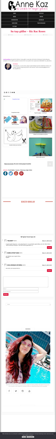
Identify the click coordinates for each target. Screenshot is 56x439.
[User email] (14, 92)
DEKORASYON (14, 20)
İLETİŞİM (15, 26)
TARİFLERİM (14, 23)
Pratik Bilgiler (11, 170)
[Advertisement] (28, 47)
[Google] (4, 92)
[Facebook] (10, 92)
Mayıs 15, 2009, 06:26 (47, 240)
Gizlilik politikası (30, 436)
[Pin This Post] (21, 175)
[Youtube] (12, 92)
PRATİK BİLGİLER (41, 23)
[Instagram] (8, 92)
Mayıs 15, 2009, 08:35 (47, 252)
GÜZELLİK (41, 13)
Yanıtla (49, 247)
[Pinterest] (6, 92)
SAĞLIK (41, 16)
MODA (14, 16)
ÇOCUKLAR (41, 20)
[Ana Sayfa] (28, 10)
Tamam (23, 436)
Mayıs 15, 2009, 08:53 (47, 265)
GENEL (14, 13)
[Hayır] (54, 435)
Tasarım (17, 170)
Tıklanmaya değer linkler (26, 170)
